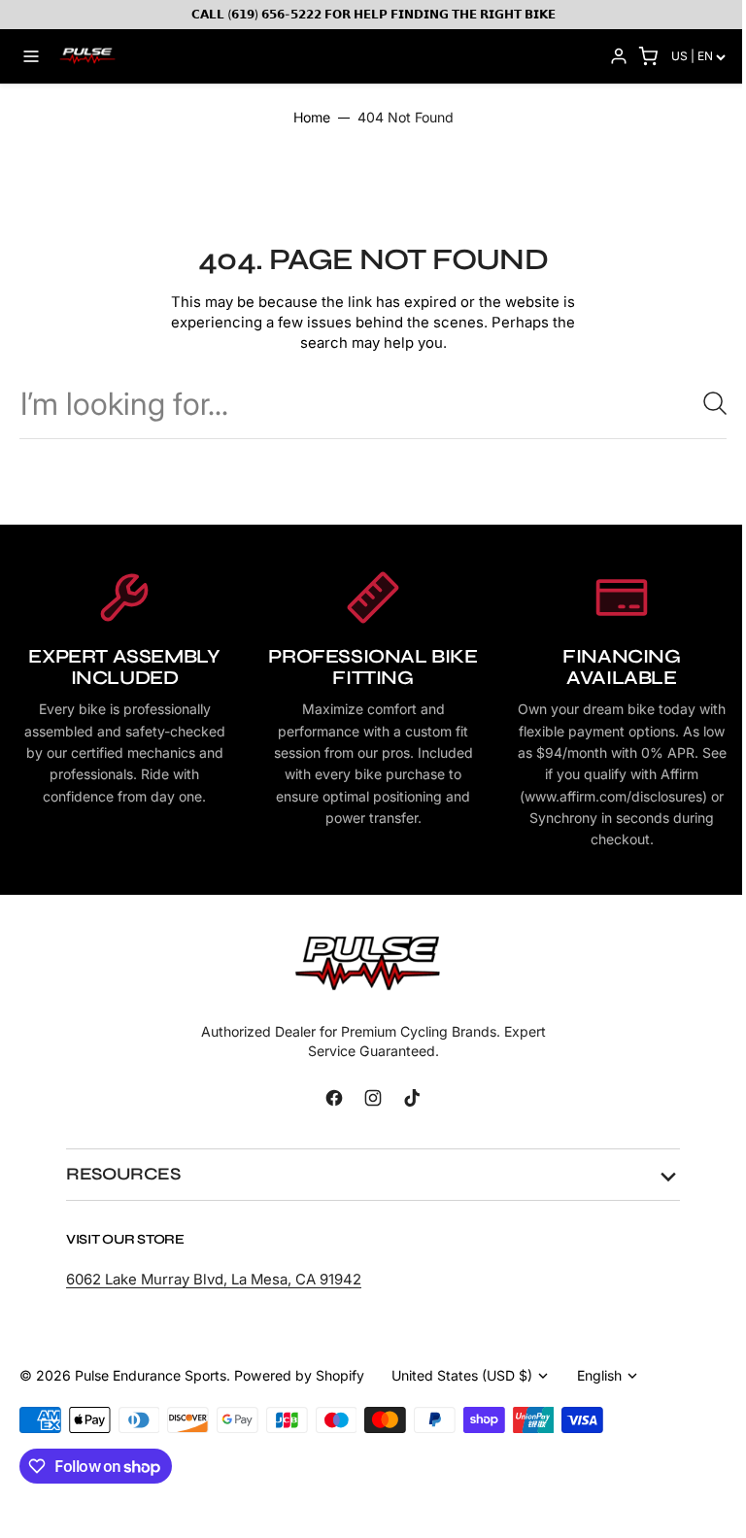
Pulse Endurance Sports (150, 1396)
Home (311, 117)
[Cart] (648, 56)
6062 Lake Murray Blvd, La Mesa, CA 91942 (213, 1301)
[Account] (618, 56)
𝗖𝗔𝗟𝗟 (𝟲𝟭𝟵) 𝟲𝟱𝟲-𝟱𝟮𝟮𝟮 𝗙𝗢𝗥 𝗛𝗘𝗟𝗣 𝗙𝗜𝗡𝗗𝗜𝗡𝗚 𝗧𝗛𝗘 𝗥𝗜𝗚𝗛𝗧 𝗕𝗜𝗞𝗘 (373, 14)
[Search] (707, 403)
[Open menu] (31, 56)
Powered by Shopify (299, 1396)
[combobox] (373, 403)
